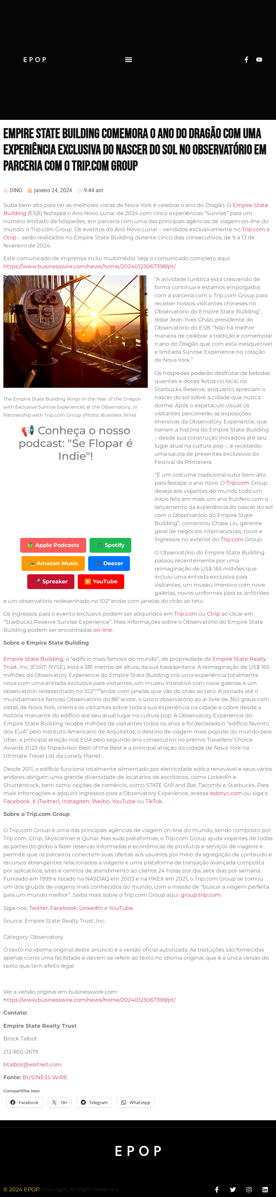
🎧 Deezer (109, 563)
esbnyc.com (226, 793)
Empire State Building (33, 659)
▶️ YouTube (100, 581)
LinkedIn (91, 908)
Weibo (100, 801)
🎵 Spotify (110, 545)
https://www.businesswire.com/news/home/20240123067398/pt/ (89, 266)
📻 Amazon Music (53, 563)
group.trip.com (201, 895)
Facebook (16, 801)
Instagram (76, 801)
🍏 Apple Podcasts (53, 545)
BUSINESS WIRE (45, 1077)
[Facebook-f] (246, 60)
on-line (102, 630)
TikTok (153, 801)
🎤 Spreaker (51, 581)
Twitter (38, 908)
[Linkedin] (265, 1189)
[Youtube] (259, 60)
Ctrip (9, 237)
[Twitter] (233, 1189)
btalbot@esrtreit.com (32, 1064)
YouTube (124, 801)
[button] (128, 59)
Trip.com (253, 229)
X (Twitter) (46, 801)
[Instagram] (249, 1189)
